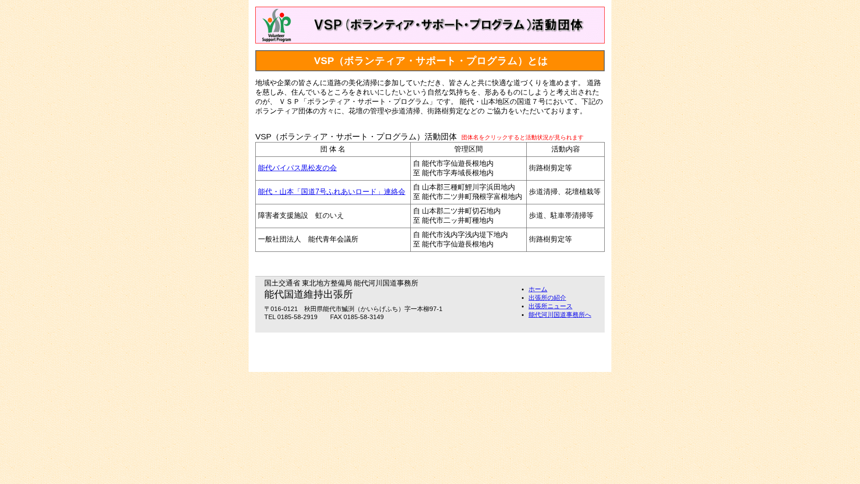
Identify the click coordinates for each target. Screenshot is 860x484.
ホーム (538, 289)
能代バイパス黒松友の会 (297, 168)
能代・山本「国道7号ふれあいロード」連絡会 (331, 191)
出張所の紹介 (547, 297)
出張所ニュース (550, 306)
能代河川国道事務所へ (560, 314)
